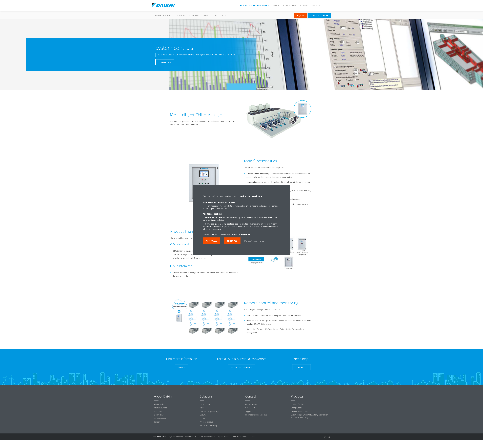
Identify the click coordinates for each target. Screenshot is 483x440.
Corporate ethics (223, 436)
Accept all (211, 241)
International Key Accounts (256, 415)
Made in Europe (160, 408)
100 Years (158, 411)
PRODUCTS (180, 15)
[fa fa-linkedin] (325, 437)
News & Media (160, 418)
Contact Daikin (251, 404)
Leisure (203, 415)
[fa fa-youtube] (329, 437)
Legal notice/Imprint (175, 436)
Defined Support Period (300, 411)
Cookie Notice (244, 234)
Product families (297, 404)
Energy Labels (296, 408)
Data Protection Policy (206, 436)
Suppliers (249, 411)
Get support (250, 408)
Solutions (194, 15)
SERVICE (206, 15)
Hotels (202, 418)
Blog (224, 15)
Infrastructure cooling (208, 425)
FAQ (215, 15)
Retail (202, 408)
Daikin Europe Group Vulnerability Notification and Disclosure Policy (309, 416)
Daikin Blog (158, 415)
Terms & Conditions (239, 436)
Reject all (232, 241)
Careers (157, 422)
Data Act (252, 436)
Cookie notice (190, 436)
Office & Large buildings (209, 411)
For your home (206, 404)
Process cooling (206, 422)
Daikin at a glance (162, 15)
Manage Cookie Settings (254, 241)
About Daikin (159, 404)
